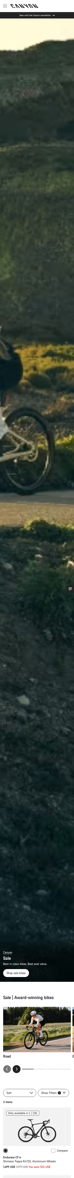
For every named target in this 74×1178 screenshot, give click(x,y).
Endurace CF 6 (12, 1157)
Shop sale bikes (16, 973)
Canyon (7, 952)
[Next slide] (17, 1069)
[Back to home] (24, 6)
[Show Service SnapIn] (70, 589)
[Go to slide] (40, 1069)
